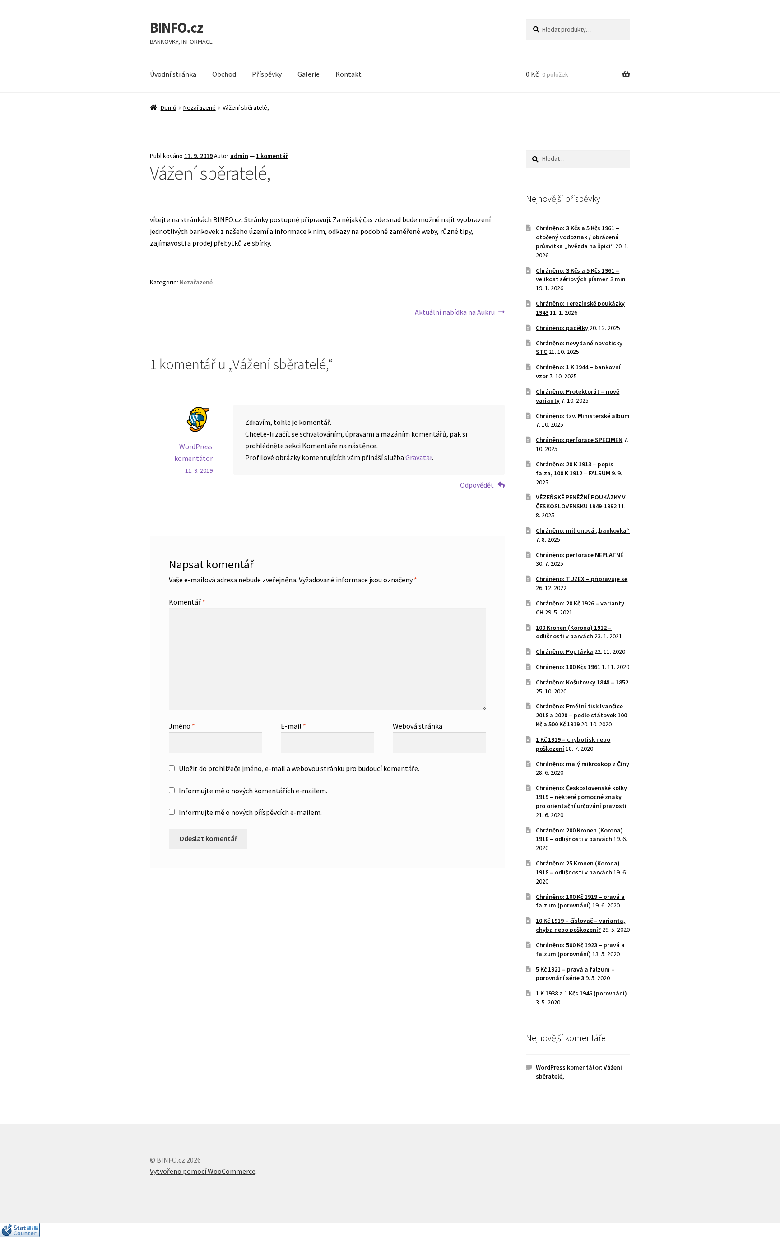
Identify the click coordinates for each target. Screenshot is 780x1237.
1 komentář (272, 156)
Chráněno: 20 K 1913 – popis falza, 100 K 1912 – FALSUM (574, 468)
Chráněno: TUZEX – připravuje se (581, 579)
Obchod (224, 74)
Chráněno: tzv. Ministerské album (583, 416)
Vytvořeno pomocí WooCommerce (202, 1171)
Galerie (308, 74)
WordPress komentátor (568, 1067)
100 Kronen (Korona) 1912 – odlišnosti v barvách (574, 632)
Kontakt (348, 74)
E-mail (293, 725)
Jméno (182, 725)
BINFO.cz (176, 28)
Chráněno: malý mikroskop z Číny (582, 764)
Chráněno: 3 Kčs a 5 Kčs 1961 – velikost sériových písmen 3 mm (581, 275)
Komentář (187, 601)
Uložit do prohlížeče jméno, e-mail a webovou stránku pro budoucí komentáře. (299, 768)
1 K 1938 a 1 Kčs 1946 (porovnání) (581, 993)
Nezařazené (199, 107)
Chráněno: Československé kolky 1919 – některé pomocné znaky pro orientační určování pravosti (581, 797)
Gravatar (418, 457)
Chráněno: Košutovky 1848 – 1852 (582, 682)
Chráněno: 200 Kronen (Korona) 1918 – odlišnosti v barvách (579, 834)
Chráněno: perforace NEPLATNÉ (579, 555)
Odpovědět (477, 484)
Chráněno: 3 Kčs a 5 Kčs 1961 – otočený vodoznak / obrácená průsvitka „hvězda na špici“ (577, 237)
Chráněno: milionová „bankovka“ (583, 530)
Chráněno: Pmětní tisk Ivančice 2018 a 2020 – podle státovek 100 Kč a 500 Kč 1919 (581, 715)
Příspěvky (267, 74)
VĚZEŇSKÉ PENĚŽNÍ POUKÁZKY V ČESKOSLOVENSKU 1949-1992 (581, 501)
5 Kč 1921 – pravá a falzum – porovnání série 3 (575, 973)
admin (239, 156)
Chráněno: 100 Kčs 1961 (568, 667)
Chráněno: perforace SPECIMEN (579, 440)
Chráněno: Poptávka (564, 651)
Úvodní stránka (173, 74)
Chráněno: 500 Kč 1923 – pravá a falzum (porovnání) (580, 949)
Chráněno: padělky (562, 328)
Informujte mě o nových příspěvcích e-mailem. (250, 812)
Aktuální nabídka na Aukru (455, 312)
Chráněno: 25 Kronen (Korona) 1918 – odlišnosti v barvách (578, 867)
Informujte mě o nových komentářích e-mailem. (253, 790)
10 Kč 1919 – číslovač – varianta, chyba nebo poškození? (580, 925)
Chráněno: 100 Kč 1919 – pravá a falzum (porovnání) (580, 901)
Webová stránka (417, 725)
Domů (168, 107)
